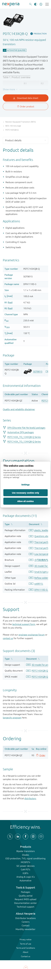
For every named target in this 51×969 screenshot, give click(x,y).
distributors (30, 798)
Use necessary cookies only (25, 492)
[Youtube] (41, 836)
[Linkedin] (17, 836)
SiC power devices (25, 866)
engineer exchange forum (32, 634)
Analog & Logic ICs (25, 876)
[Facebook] (25, 836)
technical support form (23, 624)
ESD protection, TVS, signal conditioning (25, 858)
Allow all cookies (25, 501)
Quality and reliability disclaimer (19, 409)
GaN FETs (25, 869)
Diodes (25, 855)
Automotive (25, 880)
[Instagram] (33, 836)
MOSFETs (25, 862)
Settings (25, 484)
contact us (8, 638)
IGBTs (25, 873)
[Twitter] (10, 836)
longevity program (12, 717)
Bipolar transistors (25, 851)
